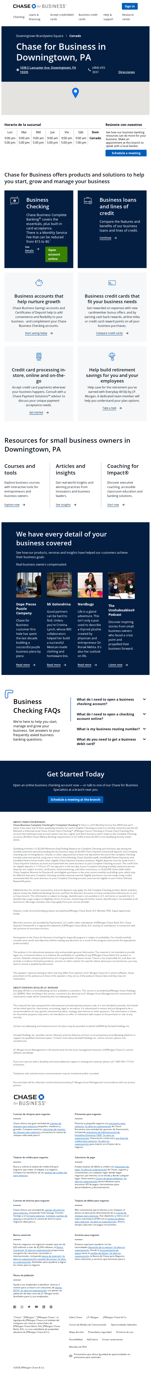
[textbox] (126, 139)
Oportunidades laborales (124, 1324)
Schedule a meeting (126, 153)
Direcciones (126, 72)
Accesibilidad (75, 1339)
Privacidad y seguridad (99, 1332)
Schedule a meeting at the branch (75, 800)
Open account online (54, 254)
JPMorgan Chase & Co (114, 1317)
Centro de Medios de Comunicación (87, 1324)
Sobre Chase (75, 1317)
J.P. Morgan (93, 1317)
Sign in (130, 6)
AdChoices (92, 1339)
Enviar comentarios (112, 1339)
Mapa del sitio (76, 1332)
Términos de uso (124, 1332)
